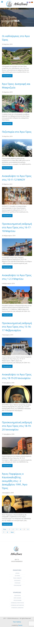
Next (12, 532)
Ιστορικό (17, 575)
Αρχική (17, 573)
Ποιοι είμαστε (17, 578)
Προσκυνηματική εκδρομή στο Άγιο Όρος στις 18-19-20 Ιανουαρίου (17, 426)
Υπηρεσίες (17, 583)
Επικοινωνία (17, 585)
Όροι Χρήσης (17, 622)
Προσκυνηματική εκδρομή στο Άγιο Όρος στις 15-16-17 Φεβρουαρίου (17, 327)
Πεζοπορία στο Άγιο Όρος (16, 131)
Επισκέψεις (17, 580)
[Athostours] (17, 4)
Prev (4, 529)
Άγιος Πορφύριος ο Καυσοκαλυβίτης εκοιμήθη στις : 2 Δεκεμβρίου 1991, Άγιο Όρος (14, 481)
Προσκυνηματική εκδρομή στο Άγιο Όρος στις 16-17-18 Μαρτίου (17, 227)
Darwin (20, 625)
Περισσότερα (7, 76)
